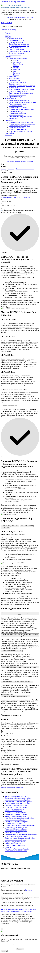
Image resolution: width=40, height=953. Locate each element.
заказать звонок (24, 909)
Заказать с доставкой (8, 788)
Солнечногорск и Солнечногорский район (20, 838)
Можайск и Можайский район (15, 816)
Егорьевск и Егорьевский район (16, 807)
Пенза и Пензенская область (15, 845)
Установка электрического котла (20, 131)
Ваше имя (5, 941)
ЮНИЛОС (17, 62)
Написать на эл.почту (8, 29)
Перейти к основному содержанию (13, 2)
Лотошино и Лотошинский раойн (17, 849)
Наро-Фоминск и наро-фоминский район (19, 818)
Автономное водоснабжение (19, 100)
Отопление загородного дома (19, 126)
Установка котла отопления (18, 129)
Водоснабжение (10, 98)
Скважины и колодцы (16, 49)
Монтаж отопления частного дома (21, 122)
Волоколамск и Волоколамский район (18, 802)
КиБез (15, 71)
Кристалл (16, 73)
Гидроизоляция (14, 80)
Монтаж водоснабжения (17, 113)
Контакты (8, 135)
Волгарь (16, 67)
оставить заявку (11, 911)
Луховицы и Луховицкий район (16, 812)
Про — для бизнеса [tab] (27, 525)
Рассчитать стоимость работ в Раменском (20, 161)
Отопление (9, 120)
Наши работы (9, 133)
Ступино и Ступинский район (15, 840)
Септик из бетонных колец (18, 91)
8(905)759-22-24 (6, 23)
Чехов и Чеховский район (14, 843)
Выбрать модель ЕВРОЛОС (11, 198)
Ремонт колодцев (15, 47)
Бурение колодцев (15, 38)
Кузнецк (8, 847)
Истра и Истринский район (14, 809)
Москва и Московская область (15, 796)
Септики (8, 57)
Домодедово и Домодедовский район (18, 798)
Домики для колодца (16, 42)
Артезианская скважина (17, 104)
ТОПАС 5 (16, 60)
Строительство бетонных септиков (21, 93)
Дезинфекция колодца (17, 40)
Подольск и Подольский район (16, 827)
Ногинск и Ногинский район (15, 820)
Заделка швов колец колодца (19, 46)
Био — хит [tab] (15, 525)
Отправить (20, 949)
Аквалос (16, 66)
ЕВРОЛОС (17, 69)
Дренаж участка (14, 84)
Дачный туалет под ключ (17, 82)
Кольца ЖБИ (13, 87)
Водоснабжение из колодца (18, 107)
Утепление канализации (17, 95)
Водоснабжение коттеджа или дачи (21, 109)
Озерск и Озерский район (14, 823)
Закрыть (4, 951)
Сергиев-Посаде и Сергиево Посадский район (21, 834)
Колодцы (8, 37)
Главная (7, 33)
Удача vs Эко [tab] (6, 525)
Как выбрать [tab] (5, 528)
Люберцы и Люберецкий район (16, 814)
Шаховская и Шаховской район (16, 851)
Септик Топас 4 (18, 64)
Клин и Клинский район (13, 811)
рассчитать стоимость (24, 911)
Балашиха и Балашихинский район (17, 800)
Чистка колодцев (15, 55)
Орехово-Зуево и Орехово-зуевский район (20, 825)
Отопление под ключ (16, 127)
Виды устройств (15, 78)
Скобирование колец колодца (19, 51)
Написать (28, 890)
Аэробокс (12, 77)
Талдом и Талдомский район (15, 842)
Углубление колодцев (16, 53)
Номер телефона (7, 945)
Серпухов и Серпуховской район (16, 836)
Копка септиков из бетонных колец (21, 89)
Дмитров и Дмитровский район (16, 805)
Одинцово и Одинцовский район (16, 822)
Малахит (16, 75)
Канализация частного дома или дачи (22, 86)
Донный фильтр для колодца (19, 44)
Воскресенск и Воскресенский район (18, 803)
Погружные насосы (16, 115)
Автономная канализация (18, 58)
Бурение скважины (15, 106)
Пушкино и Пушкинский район (16, 829)
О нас (7, 35)
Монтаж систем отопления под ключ (22, 124)
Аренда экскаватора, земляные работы (22, 102)
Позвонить (26, 198)
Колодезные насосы (16, 111)
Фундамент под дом (16, 97)
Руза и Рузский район (12, 832)
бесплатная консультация (9, 909)
